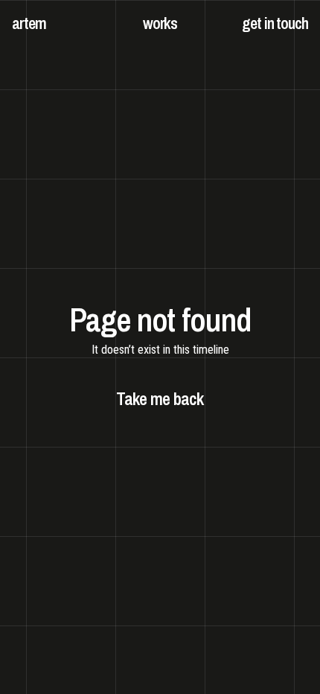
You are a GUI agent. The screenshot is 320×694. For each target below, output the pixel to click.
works (160, 23)
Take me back (159, 398)
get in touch (275, 23)
